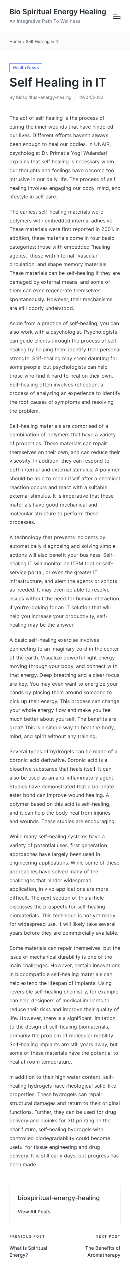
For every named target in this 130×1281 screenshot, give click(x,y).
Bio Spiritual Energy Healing (57, 12)
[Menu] (117, 17)
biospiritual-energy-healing (59, 1198)
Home (15, 41)
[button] (34, 1211)
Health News (26, 67)
